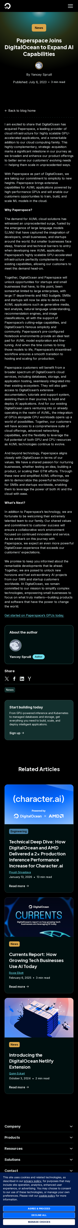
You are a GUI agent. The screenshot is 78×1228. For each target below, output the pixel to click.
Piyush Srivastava (20, 872)
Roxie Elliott (16, 972)
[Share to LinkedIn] (22, 679)
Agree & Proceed (39, 1208)
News (39, 28)
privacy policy (32, 1181)
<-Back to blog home (20, 110)
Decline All (39, 1215)
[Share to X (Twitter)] (7, 679)
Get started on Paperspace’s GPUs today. (34, 615)
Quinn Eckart (17, 1073)
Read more (17, 886)
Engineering (19, 831)
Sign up (14, 733)
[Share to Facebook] (14, 679)
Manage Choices (39, 1221)
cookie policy (47, 1195)
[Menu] (70, 6)
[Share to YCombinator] (29, 679)
